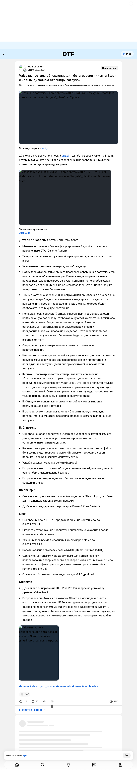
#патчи (76, 686)
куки (25, 755)
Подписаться (109, 68)
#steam (24, 686)
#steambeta (63, 686)
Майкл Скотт (36, 66)
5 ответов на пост (30, 709)
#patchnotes (90, 686)
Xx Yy (45, 148)
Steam (31, 70)
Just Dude (24, 232)
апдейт (66, 155)
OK (126, 755)
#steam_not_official (42, 686)
